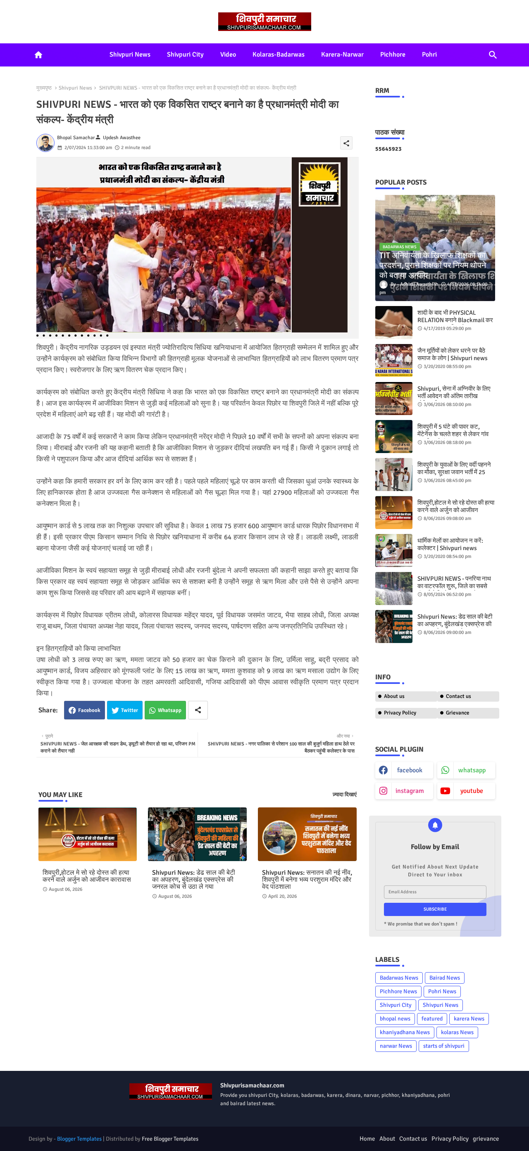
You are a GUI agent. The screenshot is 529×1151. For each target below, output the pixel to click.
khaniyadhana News (405, 1032)
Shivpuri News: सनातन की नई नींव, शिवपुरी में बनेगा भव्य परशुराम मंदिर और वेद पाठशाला (307, 879)
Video (228, 54)
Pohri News (442, 991)
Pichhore (392, 54)
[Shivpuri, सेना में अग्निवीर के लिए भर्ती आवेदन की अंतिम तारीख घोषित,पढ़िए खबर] (393, 398)
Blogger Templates (79, 1138)
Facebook (89, 710)
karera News (469, 1018)
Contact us (458, 696)
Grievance (457, 713)
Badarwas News (399, 977)
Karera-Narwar (342, 54)
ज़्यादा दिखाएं (345, 794)
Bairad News (444, 977)
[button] (493, 55)
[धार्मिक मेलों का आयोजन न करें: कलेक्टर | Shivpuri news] (393, 550)
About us (394, 696)
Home (367, 1138)
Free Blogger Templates (170, 1138)
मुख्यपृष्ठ (44, 88)
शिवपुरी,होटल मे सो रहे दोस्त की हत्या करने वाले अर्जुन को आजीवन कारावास (87, 876)
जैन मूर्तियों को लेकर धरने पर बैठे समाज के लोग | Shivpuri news (452, 354)
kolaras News (457, 1032)
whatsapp (472, 770)
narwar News (396, 1045)
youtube (471, 791)
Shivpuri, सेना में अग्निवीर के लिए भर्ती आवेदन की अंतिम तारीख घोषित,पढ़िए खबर (454, 396)
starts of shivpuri (444, 1045)
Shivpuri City (185, 54)
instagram (410, 791)
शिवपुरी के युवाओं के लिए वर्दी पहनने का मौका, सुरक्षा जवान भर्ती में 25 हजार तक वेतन (454, 472)
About (387, 1138)
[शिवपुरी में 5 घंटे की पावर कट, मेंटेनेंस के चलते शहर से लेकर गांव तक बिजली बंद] (393, 436)
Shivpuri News (130, 54)
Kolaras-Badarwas (279, 54)
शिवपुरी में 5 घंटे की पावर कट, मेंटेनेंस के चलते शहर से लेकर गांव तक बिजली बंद (452, 434)
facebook (409, 770)
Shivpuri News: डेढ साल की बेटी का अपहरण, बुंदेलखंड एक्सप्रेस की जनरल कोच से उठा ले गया (193, 879)
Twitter (129, 710)
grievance (486, 1138)
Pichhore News (398, 991)
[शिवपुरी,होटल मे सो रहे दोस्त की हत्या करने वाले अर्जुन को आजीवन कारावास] (393, 512)
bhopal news (395, 1018)
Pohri (429, 54)
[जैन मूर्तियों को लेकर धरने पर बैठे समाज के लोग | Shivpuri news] (393, 360)
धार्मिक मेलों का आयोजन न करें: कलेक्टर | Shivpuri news (450, 544)
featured (432, 1018)
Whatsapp (169, 710)
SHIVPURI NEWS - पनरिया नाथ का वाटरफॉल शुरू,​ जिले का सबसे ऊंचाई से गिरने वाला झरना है (454, 586)
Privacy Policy (400, 713)
